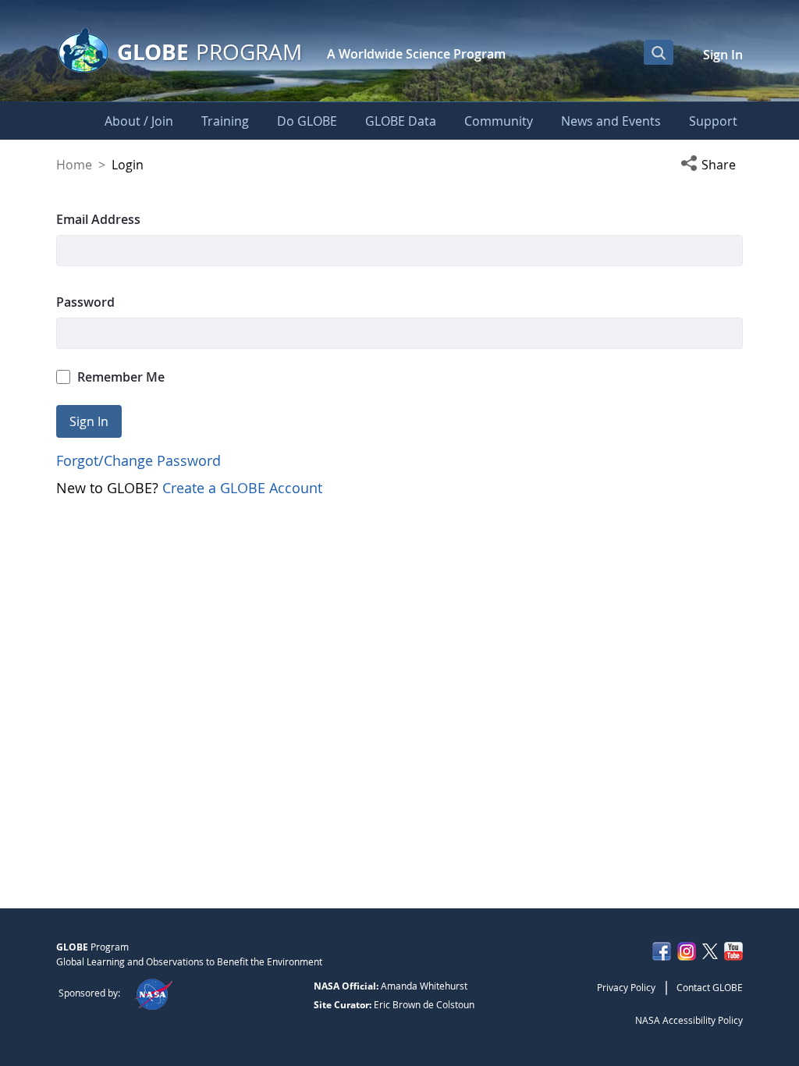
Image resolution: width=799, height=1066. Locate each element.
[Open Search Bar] (658, 52)
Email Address (98, 219)
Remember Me (121, 377)
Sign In (723, 54)
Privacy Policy (626, 987)
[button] (711, 164)
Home (74, 164)
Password (85, 302)
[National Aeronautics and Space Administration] (153, 992)
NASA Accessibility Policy (689, 1020)
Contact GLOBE (709, 987)
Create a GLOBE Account (242, 487)
